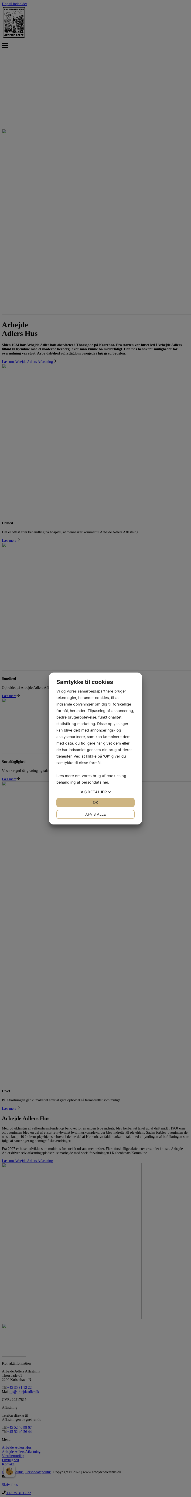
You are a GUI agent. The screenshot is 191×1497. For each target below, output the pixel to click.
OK (95, 802)
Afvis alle (95, 814)
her (105, 782)
